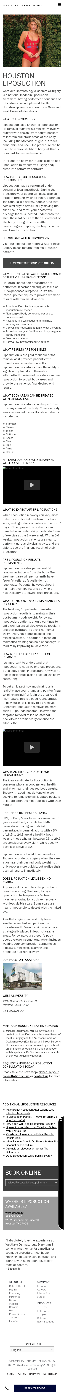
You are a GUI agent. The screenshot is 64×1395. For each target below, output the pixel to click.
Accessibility (16, 1361)
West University (15, 996)
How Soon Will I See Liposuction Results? (30, 1124)
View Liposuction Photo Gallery (33, 263)
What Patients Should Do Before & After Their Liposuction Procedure (32, 1143)
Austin (10, 1374)
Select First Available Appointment (27, 1182)
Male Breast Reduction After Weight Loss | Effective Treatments (30, 1111)
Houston (34, 1374)
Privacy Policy (47, 1361)
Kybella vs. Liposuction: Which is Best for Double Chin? (30, 1136)
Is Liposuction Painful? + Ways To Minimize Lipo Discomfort (31, 1118)
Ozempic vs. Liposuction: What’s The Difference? (27, 1150)
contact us (41, 1076)
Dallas (22, 1374)
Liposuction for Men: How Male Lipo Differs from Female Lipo (31, 1129)
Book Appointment (35, 1388)
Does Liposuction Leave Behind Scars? (29, 1155)
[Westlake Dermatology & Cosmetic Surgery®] (22, 5)
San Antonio (50, 1374)
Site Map (31, 1361)
